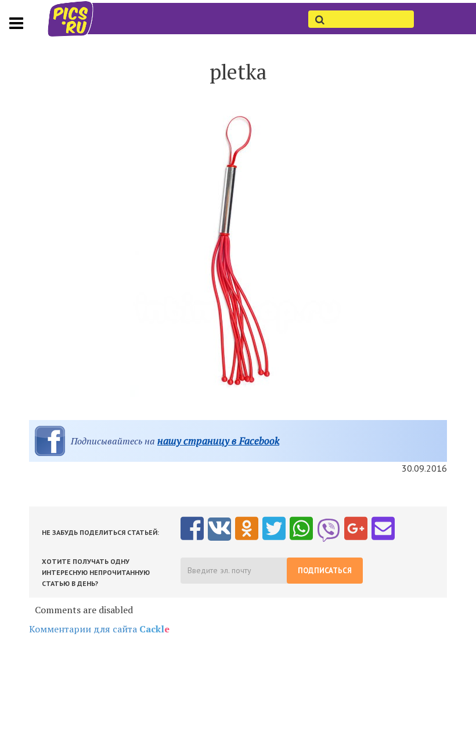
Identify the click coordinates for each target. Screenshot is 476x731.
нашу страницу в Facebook (218, 440)
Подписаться (325, 571)
